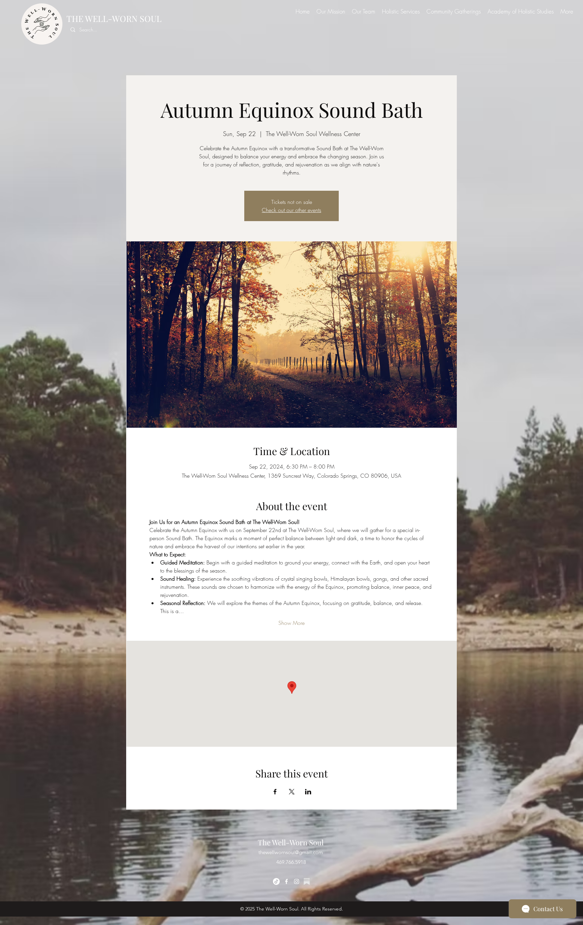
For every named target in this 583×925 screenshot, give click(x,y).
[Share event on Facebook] (275, 791)
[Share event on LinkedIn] (308, 791)
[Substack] (306, 881)
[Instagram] (296, 881)
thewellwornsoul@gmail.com (290, 852)
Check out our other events (291, 210)
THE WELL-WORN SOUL (114, 18)
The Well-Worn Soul (291, 842)
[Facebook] (286, 881)
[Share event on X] (291, 791)
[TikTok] (276, 881)
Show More (291, 623)
